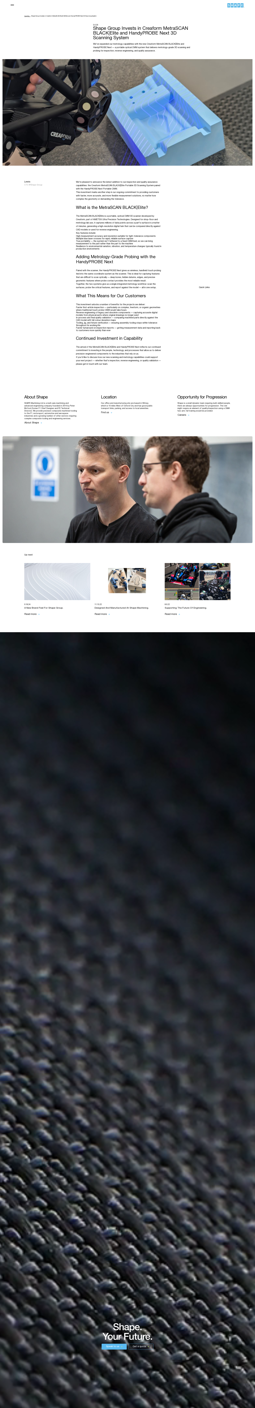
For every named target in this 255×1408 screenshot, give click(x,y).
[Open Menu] (12, 5)
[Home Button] (235, 5)
